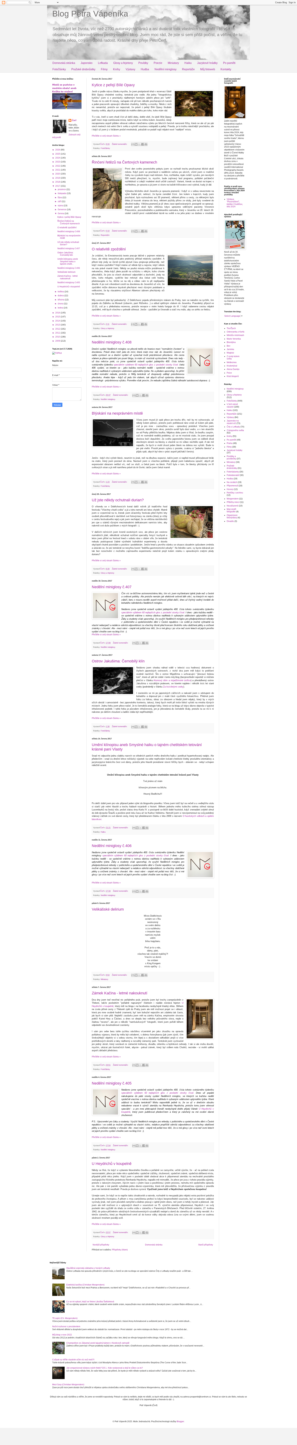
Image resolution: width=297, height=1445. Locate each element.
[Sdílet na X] (139, 144)
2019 (58, 178)
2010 (58, 337)
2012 (58, 329)
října (60, 197)
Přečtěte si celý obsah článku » (106, 136)
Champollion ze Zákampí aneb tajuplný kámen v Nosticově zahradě (97, 1343)
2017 (58, 186)
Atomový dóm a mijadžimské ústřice (172, 680)
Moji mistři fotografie (231, 510)
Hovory (230, 489)
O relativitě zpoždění (109, 249)
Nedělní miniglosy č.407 (111, 587)
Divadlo (230, 521)
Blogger (180, 1421)
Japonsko (86, 62)
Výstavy (130, 69)
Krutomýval (232, 366)
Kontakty (226, 69)
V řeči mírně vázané (232, 405)
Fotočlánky (59, 69)
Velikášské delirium (108, 909)
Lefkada (103, 62)
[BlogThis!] (136, 144)
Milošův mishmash (235, 335)
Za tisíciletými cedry (173, 686)
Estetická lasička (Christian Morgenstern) (85, 1285)
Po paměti (229, 62)
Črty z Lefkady (233, 427)
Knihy (116, 69)
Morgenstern (233, 499)
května (61, 291)
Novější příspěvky (101, 1245)
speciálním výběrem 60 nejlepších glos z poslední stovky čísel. (146, 364)
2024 (58, 158)
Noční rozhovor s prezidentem (66, 1326)
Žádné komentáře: (120, 144)
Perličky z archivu (235, 493)
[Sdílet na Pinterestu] (146, 144)
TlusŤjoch (231, 328)
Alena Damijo (233, 369)
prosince (62, 189)
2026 (58, 150)
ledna (61, 308)
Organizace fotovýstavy (232, 516)
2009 (58, 341)
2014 (58, 321)
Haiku (188, 62)
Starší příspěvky (205, 1245)
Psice (229, 373)
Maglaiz (230, 353)
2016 (58, 313)
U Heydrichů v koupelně (111, 1163)
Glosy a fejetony (123, 62)
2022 (58, 166)
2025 (58, 154)
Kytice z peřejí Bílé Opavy (113, 85)
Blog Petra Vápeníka (90, 13)
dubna (61, 295)
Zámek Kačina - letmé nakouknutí (119, 993)
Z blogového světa (235, 430)
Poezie (158, 62)
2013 (58, 325)
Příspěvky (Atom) (120, 1250)
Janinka (230, 349)
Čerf (74, 120)
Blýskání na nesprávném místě (117, 413)
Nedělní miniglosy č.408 (111, 342)
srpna (61, 205)
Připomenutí (232, 485)
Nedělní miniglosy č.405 (111, 1083)
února (61, 303)
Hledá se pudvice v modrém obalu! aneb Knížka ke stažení (64, 88)
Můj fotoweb (207, 69)
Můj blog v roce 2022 (62, 1335)
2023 (58, 162)
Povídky (143, 62)
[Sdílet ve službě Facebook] (142, 144)
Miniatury (173, 62)
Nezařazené (232, 506)
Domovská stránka (63, 62)
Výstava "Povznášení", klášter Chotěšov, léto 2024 (235, 203)
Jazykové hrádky (207, 62)
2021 (58, 170)
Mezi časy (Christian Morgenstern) (68, 1384)
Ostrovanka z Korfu (235, 332)
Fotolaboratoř (233, 475)
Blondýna (231, 342)
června (61, 213)
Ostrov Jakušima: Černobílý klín (118, 661)
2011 (58, 333)
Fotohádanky (233, 472)
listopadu (62, 193)
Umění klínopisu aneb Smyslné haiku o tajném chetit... (67, 261)
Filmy (104, 69)
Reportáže (188, 69)
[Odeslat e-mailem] (133, 144)
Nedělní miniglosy (166, 69)
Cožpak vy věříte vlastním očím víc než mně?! (73, 1359)
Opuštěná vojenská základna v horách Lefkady (88, 1268)
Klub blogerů (233, 376)
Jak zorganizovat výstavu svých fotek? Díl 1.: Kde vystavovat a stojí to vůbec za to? (104, 1368)
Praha (229, 443)
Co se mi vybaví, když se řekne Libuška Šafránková (90, 1301)
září (60, 201)
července (62, 209)
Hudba (145, 69)
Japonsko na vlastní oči (233, 422)
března (61, 299)
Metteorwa (231, 362)
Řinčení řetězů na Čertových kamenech (124, 162)
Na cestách (232, 482)
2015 (58, 316)
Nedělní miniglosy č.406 (111, 846)
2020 (58, 174)
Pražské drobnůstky (83, 69)
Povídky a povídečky (231, 457)
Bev (228, 346)
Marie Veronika (234, 339)
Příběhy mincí (233, 502)
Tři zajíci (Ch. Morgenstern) (65, 1318)
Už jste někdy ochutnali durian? (118, 500)
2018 (58, 182)
